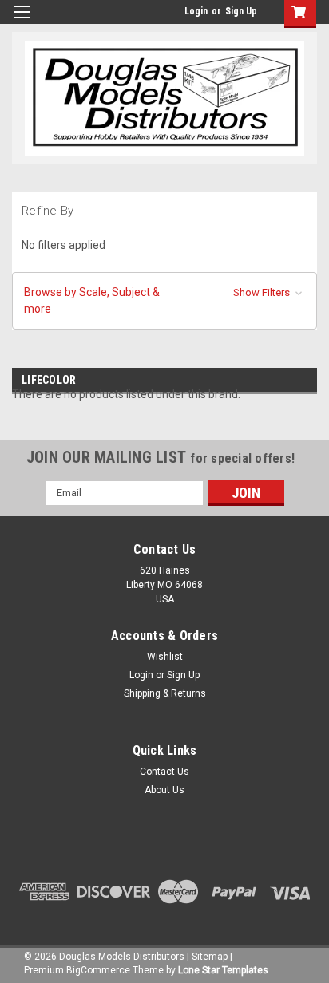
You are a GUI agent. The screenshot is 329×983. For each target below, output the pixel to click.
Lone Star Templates (223, 970)
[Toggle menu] (22, 22)
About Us (164, 789)
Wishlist (165, 656)
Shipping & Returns (165, 693)
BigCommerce (98, 970)
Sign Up (241, 11)
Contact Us (164, 771)
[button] (164, 301)
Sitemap (210, 956)
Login (196, 11)
